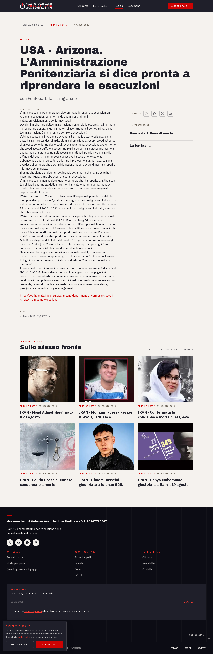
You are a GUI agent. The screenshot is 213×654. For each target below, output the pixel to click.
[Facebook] (27, 542)
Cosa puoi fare (179, 5)
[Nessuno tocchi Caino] (36, 6)
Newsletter (149, 563)
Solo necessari (20, 644)
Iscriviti (79, 563)
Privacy (175, 648)
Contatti (147, 569)
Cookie (188, 648)
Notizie (119, 5)
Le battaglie (100, 6)
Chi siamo (82, 5)
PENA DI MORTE (58, 25)
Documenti (134, 5)
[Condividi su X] (162, 114)
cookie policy (24, 637)
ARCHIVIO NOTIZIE (31, 25)
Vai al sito (197, 634)
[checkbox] (12, 611)
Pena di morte (15, 557)
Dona (78, 569)
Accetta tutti (49, 644)
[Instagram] (36, 542)
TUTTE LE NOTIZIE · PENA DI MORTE (171, 349)
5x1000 (79, 575)
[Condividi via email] (170, 114)
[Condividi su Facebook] (154, 114)
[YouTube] (18, 542)
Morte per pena (16, 563)
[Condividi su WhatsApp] (146, 114)
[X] (10, 542)
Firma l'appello (83, 557)
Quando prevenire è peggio (22, 569)
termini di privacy (33, 611)
